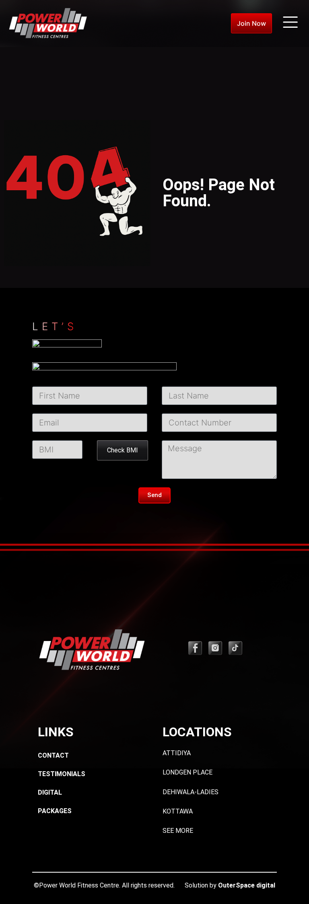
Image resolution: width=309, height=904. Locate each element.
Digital (50, 792)
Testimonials (61, 774)
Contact (53, 755)
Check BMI (122, 450)
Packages (55, 811)
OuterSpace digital (246, 885)
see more (178, 830)
